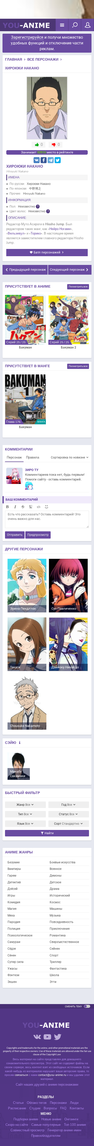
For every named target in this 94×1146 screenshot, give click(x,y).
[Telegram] (51, 160)
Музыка (55, 915)
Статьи (18, 1103)
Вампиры (14, 869)
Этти (53, 982)
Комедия (14, 902)
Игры (11, 895)
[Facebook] (44, 160)
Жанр (23, 804)
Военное (55, 869)
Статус (66, 814)
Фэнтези (13, 975)
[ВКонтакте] (37, 160)
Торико (36, 233)
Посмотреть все (78, 286)
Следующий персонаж (67, 269)
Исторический (60, 895)
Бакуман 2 (68, 347)
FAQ (63, 1108)
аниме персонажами (63, 1084)
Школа (54, 975)
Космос (55, 902)
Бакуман (25, 347)
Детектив (14, 882)
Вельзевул (16, 233)
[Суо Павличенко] (68, 585)
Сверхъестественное (64, 942)
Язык (23, 823)
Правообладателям (45, 1136)
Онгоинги (71, 1119)
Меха (11, 915)
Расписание (17, 1108)
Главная (13, 59)
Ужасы (12, 968)
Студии (34, 1108)
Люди (74, 1103)
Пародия (14, 922)
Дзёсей (13, 889)
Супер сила (16, 962)
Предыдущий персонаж (27, 269)
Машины (56, 909)
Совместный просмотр (27, 1130)
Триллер (55, 962)
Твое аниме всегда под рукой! (26, 27)
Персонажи (58, 1103)
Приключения (60, 928)
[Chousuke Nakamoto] (27, 702)
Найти (49, 833)
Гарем (12, 875)
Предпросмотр (38, 535)
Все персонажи (42, 59)
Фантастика (58, 968)
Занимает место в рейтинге (47, 152)
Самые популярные (46, 1125)
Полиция (14, 928)
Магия (12, 909)
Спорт (54, 955)
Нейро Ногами (59, 229)
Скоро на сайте (17, 1125)
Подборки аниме (26, 1119)
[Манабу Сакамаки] (19, 766)
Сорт (66, 823)
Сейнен (55, 948)
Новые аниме (51, 1119)
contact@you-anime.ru (52, 1075)
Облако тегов (37, 1103)
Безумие (14, 862)
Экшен (12, 982)
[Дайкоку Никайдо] (68, 644)
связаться (21, 1075)
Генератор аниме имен (64, 1130)
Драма (54, 889)
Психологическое (20, 935)
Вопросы (50, 1108)
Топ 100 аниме (75, 1125)
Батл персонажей (47, 252)
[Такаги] (27, 644)
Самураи (14, 942)
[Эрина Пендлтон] (27, 585)
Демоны (55, 875)
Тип (23, 814)
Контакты (77, 1108)
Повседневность (61, 922)
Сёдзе (12, 948)
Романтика (58, 935)
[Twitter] (58, 160)
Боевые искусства (62, 862)
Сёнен (12, 955)
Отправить (15, 535)
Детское (55, 882)
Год (66, 804)
